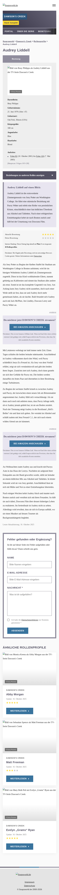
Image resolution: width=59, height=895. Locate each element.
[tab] (16, 59)
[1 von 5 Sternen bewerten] (43, 238)
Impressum (29, 882)
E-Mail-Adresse (17, 573)
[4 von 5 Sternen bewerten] (50, 238)
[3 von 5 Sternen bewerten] (48, 238)
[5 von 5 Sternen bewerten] (53, 238)
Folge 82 (13, 156)
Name (10, 558)
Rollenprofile (40, 41)
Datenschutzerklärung (29, 620)
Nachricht (15, 588)
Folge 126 (40, 156)
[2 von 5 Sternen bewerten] (45, 238)
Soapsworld (8, 41)
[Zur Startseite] (18, 5)
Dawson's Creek (23, 41)
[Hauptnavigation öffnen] (54, 5)
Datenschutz (38, 256)
